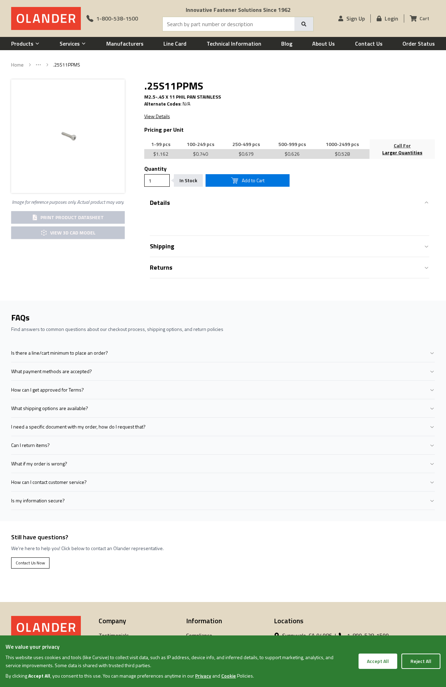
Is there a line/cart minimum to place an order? (59, 352)
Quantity (155, 168)
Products (22, 43)
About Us (323, 43)
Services (70, 43)
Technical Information (234, 43)
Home (17, 64)
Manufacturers (125, 43)
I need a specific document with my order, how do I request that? (78, 426)
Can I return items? (30, 445)
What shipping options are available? (49, 408)
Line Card (174, 43)
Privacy (203, 675)
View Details (157, 116)
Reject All (420, 661)
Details (160, 202)
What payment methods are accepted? (51, 371)
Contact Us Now (30, 562)
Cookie (228, 675)
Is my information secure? (38, 500)
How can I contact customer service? (49, 482)
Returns (161, 267)
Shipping (162, 246)
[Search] (303, 24)
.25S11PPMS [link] (66, 64)
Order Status (418, 43)
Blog (286, 43)
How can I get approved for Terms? (47, 389)
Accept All (378, 661)
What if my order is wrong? (39, 463)
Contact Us (369, 43)
